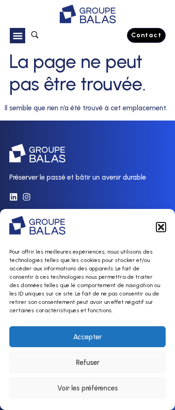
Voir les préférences (87, 388)
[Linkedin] (13, 197)
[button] (161, 227)
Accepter (87, 337)
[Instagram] (26, 197)
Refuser (87, 362)
